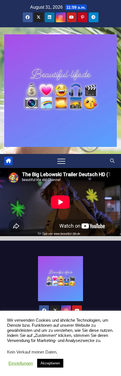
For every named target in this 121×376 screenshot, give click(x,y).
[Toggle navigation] (61, 161)
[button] (112, 160)
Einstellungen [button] (20, 363)
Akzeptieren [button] (50, 363)
